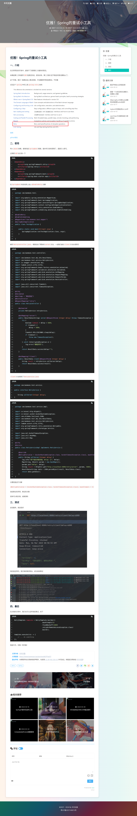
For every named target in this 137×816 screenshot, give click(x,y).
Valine (93, 787)
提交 (90, 781)
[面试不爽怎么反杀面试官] (106, 86)
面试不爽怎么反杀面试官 (117, 85)
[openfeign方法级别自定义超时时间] (106, 118)
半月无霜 (22, 653)
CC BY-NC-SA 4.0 (51, 659)
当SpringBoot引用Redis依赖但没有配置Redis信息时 (119, 101)
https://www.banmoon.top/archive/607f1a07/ (35, 656)
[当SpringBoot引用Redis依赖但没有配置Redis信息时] (106, 102)
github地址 (14, 137)
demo (13, 665)
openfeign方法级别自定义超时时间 (119, 117)
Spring (20, 665)
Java (86, 28)
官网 (11, 133)
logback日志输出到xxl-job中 (119, 109)
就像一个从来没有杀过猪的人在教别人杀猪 (119, 93)
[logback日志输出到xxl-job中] (106, 110)
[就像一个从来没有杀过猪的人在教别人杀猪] (106, 94)
